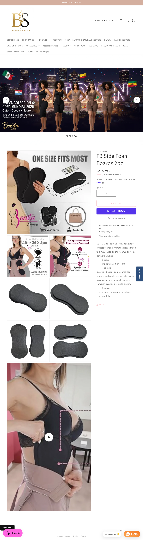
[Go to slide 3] (73, 142)
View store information (109, 236)
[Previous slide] (6, 100)
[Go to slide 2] (70, 142)
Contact (67, 536)
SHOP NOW (71, 136)
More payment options (116, 218)
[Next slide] (137, 100)
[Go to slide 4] (76, 142)
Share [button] (101, 304)
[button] (29, 40)
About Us (60, 536)
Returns (83, 536)
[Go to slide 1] (67, 142)
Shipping (100, 175)
